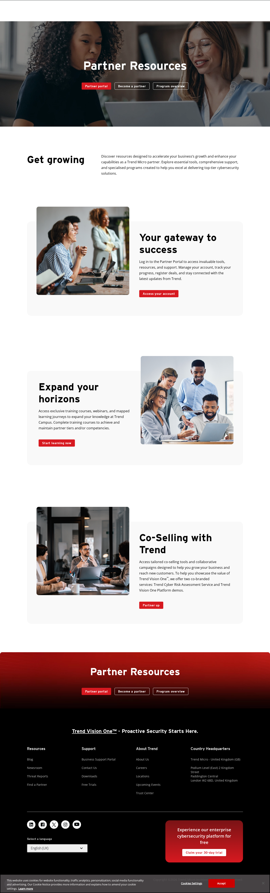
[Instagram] (65, 824)
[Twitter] (54, 824)
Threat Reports (37, 776)
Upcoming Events (148, 785)
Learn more (25, 888)
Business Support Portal (99, 759)
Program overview (171, 86)
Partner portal (95, 85)
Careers (141, 768)
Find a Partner (37, 785)
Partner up (151, 605)
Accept (221, 883)
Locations (142, 776)
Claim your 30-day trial (202, 851)
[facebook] (42, 824)
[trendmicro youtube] (77, 824)
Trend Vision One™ (94, 731)
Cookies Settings (191, 883)
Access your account (157, 292)
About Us (142, 759)
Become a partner (130, 85)
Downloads (89, 776)
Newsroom (34, 768)
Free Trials (89, 785)
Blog (30, 759)
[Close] (263, 883)
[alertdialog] (135, 883)
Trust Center (145, 793)
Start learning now (56, 443)
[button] (57, 848)
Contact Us (89, 768)
